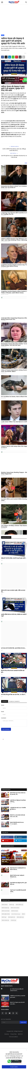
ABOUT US (20, 1034)
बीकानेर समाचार (4, 904)
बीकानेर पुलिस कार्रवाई (5, 914)
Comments (4, 701)
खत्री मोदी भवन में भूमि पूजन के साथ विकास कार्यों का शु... (18, 801)
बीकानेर (23, 914)
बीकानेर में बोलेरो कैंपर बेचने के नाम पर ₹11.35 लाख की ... (17, 823)
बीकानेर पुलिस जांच (11, 917)
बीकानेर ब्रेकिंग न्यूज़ (19, 904)
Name (2, 705)
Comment (3, 718)
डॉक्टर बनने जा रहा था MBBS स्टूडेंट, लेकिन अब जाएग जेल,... (13, 591)
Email (2, 711)
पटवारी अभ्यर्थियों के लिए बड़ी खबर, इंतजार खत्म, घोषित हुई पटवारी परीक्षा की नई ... (14, 149)
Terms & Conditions (13, 1036)
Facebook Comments (14, 701)
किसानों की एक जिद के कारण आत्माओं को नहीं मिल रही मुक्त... (12, 671)
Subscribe (23, 1022)
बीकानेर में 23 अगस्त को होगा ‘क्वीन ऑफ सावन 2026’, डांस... (17, 815)
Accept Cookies (14, 1066)
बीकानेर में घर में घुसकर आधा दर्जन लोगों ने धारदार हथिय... (17, 1003)
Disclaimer (6, 1034)
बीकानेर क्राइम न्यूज (5, 920)
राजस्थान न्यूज (13, 920)
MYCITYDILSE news (16, 914)
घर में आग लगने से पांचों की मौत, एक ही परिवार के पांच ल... (13, 648)
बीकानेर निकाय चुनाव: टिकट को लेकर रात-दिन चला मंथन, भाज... (18, 793)
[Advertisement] (14, 14)
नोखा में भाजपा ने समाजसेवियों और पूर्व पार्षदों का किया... (18, 890)
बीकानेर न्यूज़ (11, 904)
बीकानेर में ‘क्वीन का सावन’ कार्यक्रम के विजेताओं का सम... (17, 876)
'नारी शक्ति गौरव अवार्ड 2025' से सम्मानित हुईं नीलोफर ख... (18, 808)
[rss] (16, 1013)
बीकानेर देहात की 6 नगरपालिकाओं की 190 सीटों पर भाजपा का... (18, 868)
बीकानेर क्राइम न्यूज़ (5, 907)
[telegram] (13, 1013)
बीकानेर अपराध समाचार (15, 907)
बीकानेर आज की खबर (5, 911)
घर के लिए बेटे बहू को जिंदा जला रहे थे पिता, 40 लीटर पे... (13, 694)
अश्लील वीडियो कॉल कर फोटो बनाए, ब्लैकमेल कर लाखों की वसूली (13, 615)
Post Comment (6, 729)
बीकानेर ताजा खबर (14, 911)
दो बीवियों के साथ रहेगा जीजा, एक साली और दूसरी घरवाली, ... (17, 996)
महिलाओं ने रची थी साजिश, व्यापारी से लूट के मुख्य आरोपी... (14, 558)
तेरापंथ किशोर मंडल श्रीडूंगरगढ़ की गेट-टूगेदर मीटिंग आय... (18, 883)
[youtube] (9, 1013)
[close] (26, 1050)
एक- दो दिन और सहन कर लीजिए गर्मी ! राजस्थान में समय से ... (17, 989)
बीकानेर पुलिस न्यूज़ (20, 917)
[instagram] (6, 1013)
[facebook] (2, 1013)
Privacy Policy (13, 1034)
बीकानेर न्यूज (4, 917)
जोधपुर (3, 35)
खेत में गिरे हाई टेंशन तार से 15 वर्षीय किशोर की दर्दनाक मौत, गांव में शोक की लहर (14, 156)
